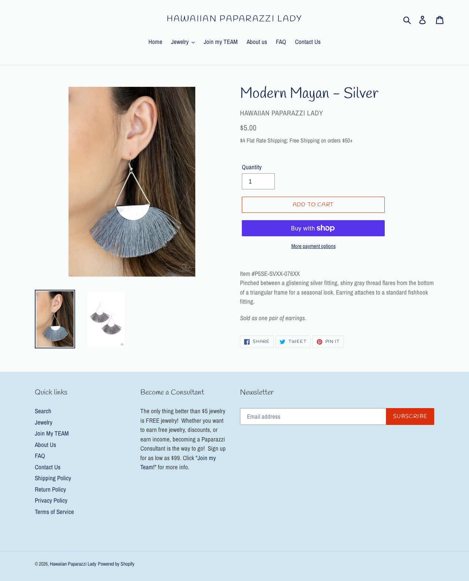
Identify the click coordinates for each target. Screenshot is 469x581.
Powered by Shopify (116, 563)
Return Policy (50, 489)
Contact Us (47, 467)
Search (43, 411)
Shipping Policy (53, 478)
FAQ (40, 455)
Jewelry (43, 422)
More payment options (313, 246)
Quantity (252, 167)
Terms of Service (54, 511)
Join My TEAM (52, 433)
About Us (45, 444)
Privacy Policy (51, 500)
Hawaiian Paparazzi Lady (235, 19)
